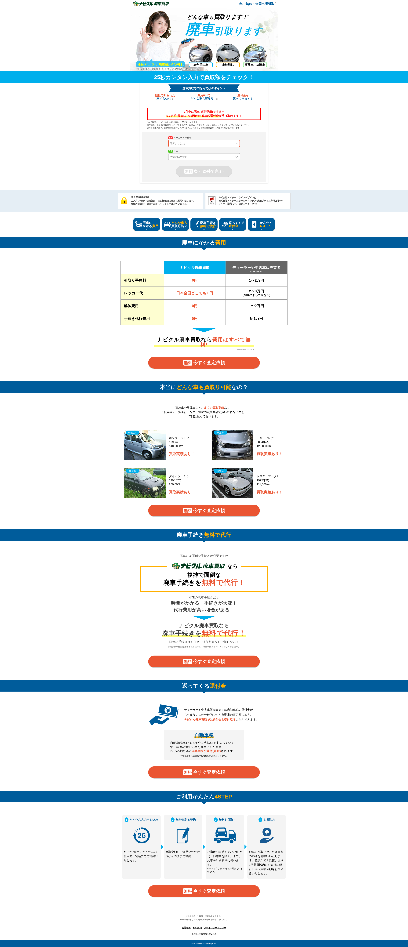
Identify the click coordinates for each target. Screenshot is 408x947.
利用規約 (197, 927)
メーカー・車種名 (182, 137)
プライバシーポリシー (215, 927)
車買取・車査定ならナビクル (204, 934)
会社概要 (186, 927)
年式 (176, 151)
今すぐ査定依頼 (204, 362)
